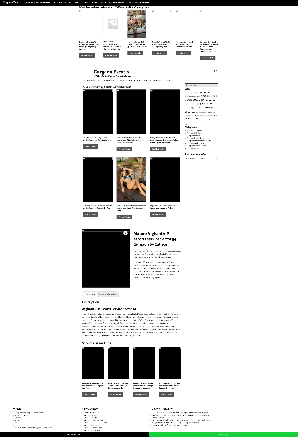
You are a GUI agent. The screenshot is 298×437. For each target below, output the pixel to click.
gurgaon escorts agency (190, 103)
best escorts (188, 93)
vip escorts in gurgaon (202, 121)
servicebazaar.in (193, 121)
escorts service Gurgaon (143, 265)
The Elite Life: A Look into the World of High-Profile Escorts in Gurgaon (180, 413)
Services (85, 2)
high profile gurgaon (208, 115)
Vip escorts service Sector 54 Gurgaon (156, 268)
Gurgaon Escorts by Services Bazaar (40, 2)
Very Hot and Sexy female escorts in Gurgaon (170, 425)
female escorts (196, 96)
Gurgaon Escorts (111, 71)
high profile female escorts (196, 115)
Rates (94, 2)
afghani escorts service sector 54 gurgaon (150, 271)
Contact (103, 2)
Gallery (77, 2)
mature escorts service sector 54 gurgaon (157, 274)
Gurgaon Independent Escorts (199, 141)
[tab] (90, 294)
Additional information (107, 294)
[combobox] (201, 158)
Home (86, 80)
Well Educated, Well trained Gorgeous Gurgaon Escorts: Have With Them (181, 420)
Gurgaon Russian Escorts (197, 146)
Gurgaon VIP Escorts (195, 148)
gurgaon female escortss (200, 112)
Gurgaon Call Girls (194, 133)
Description (90, 294)
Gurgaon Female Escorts (196, 138)
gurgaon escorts (204, 99)
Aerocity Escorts (64, 2)
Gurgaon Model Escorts (196, 143)
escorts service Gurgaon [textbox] (200, 158)
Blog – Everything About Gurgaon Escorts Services (129, 2)
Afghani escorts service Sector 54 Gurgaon (159, 262)
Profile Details (87, 55)
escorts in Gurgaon (200, 92)
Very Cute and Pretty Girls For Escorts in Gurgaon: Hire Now (175, 423)
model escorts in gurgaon (205, 119)
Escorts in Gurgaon (194, 131)
